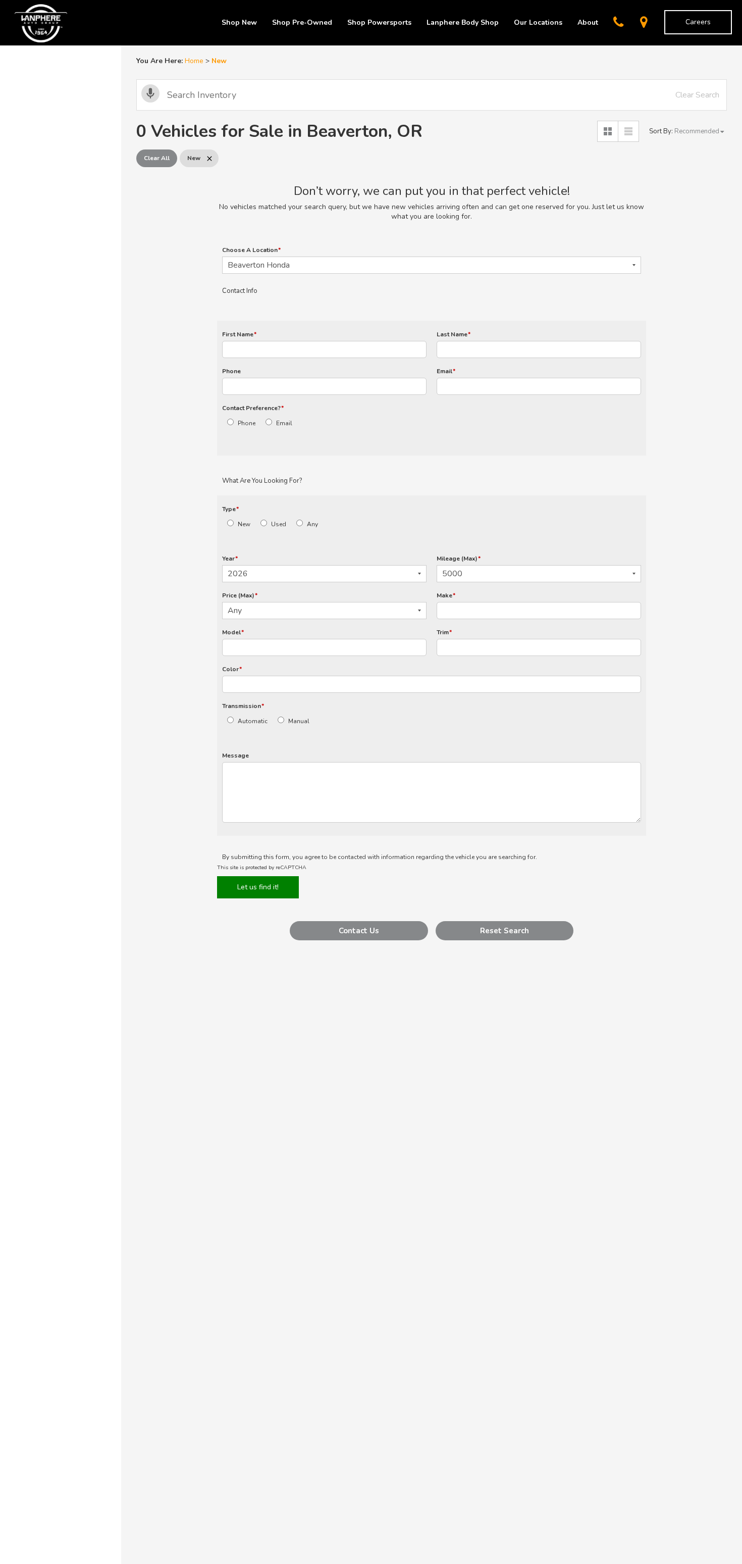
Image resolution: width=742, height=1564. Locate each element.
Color (232, 669)
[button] (359, 930)
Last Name (453, 334)
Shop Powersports (379, 22)
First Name (239, 334)
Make (446, 595)
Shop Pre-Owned (302, 22)
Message (235, 755)
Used (278, 524)
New (244, 524)
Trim (444, 632)
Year (230, 558)
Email (446, 371)
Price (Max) (239, 595)
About (587, 22)
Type (230, 509)
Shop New (239, 22)
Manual (298, 721)
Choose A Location (251, 250)
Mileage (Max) (459, 558)
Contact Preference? (253, 408)
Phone (231, 371)
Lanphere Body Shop (463, 22)
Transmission (243, 706)
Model (233, 632)
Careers (698, 22)
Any (312, 524)
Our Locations (538, 22)
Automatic (253, 721)
